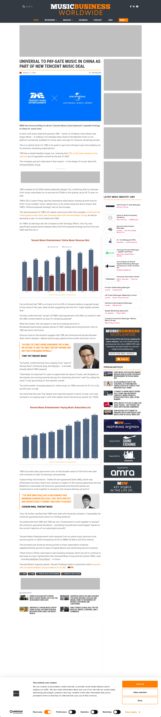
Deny (140, 700)
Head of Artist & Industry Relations (127, 216)
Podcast (98, 20)
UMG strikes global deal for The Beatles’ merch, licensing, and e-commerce (84, 610)
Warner (55, 366)
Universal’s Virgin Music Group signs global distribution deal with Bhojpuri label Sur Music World (43, 610)
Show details (131, 712)
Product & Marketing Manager (117, 287)
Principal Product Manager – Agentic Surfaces (128, 251)
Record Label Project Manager (125, 227)
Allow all (140, 684)
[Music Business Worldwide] (80, 9)
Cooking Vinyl (117, 290)
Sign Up (124, 359)
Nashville (120, 242)
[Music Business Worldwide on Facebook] (131, 6)
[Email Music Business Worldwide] (137, 6)
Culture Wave (121, 313)
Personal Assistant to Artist (128, 277)
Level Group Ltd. (131, 242)
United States (129, 254)
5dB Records (117, 305)
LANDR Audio (133, 220)
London (119, 230)
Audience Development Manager (118, 303)
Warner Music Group (112, 323)
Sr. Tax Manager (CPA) (126, 240)
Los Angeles (109, 313)
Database (83, 20)
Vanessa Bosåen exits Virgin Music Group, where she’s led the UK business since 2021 (44, 598)
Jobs (110, 20)
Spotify (119, 256)
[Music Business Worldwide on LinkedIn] (134, 6)
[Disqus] (60, 649)
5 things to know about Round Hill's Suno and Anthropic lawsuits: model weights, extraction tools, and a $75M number (127, 395)
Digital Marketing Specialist (116, 311)
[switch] (72, 712)
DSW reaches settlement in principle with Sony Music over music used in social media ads (127, 413)
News (36, 20)
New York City (122, 220)
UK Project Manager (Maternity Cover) (121, 295)
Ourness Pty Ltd (122, 207)
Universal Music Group (29, 164)
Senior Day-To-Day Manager (128, 205)
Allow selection (140, 692)
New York (120, 254)
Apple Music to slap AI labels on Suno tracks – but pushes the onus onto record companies (127, 405)
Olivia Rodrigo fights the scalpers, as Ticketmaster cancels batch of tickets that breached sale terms (127, 385)
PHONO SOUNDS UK (124, 270)
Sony (45, 366)
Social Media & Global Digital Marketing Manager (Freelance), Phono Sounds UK (128, 265)
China (32, 574)
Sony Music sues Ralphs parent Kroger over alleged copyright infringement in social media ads (127, 375)
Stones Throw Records (120, 298)
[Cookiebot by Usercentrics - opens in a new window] (16, 712)
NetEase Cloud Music (40, 559)
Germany (125, 279)
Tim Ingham (96, 73)
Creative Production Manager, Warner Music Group (120, 319)
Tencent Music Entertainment (67, 125)
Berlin (119, 279)
